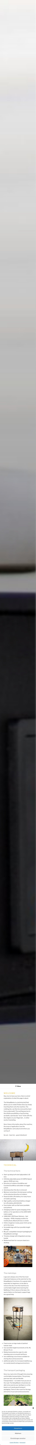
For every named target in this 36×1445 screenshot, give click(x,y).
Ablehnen (18, 1433)
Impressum (22, 1442)
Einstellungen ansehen (18, 1438)
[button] (33, 1408)
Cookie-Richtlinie (14, 1442)
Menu (19, 1086)
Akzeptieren (18, 1428)
